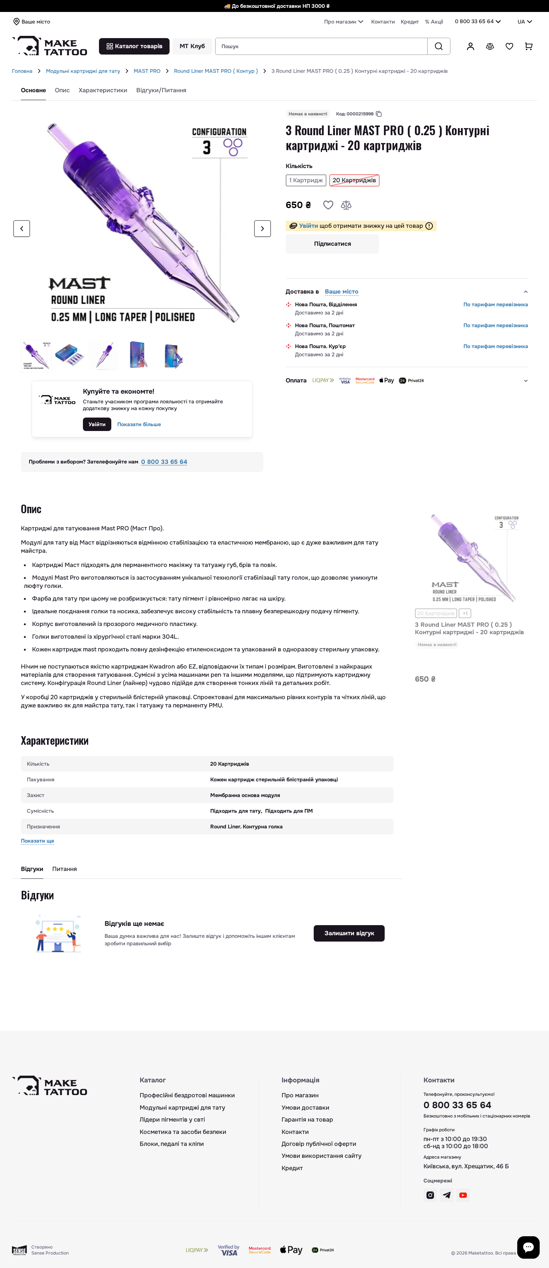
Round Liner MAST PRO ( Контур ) (216, 71)
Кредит (410, 21)
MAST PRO (147, 71)
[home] (39, 71)
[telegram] (446, 1195)
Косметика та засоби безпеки (183, 1132)
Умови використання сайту (322, 1156)
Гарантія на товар (307, 1119)
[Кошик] (529, 46)
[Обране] (509, 46)
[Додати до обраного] (328, 205)
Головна (22, 71)
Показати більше (139, 424)
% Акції (434, 21)
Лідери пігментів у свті (172, 1119)
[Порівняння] (490, 46)
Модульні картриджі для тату (83, 71)
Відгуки (32, 869)
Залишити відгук (349, 933)
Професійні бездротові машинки (187, 1095)
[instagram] (430, 1195)
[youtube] (463, 1195)
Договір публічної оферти (319, 1144)
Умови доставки (305, 1107)
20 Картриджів (436, 613)
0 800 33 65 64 (474, 21)
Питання (64, 869)
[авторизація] (470, 46)
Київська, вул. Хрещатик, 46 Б (466, 1166)
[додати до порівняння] (346, 205)
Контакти (383, 21)
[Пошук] (438, 46)
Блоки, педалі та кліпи (172, 1144)
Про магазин (300, 1095)
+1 (465, 613)
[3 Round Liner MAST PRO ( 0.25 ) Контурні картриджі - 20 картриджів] (473, 558)
